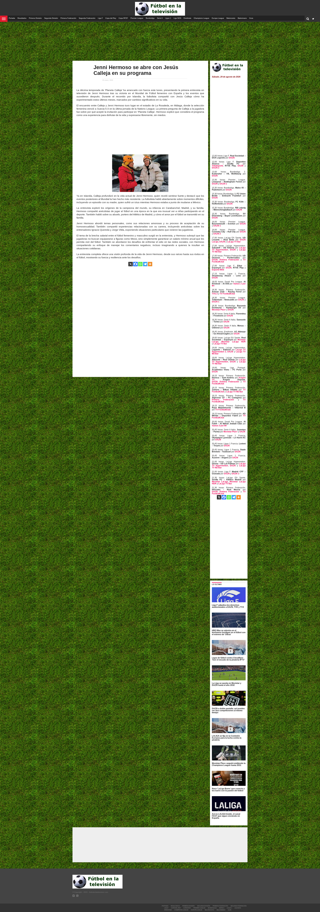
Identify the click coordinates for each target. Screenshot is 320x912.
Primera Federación (68, 18)
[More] (150, 264)
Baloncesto (230, 18)
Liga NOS (177, 18)
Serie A (160, 18)
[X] (130, 264)
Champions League (201, 18)
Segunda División (51, 18)
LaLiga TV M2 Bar (234, 392)
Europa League (218, 18)
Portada (12, 18)
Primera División (35, 18)
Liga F (100, 18)
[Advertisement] (160, 41)
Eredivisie (187, 18)
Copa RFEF (123, 18)
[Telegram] (145, 264)
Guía (251, 18)
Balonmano (242, 18)
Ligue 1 (168, 18)
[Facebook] (135, 264)
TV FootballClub (227, 294)
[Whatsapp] (140, 264)
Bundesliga (150, 18)
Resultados (22, 18)
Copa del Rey (110, 18)
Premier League (136, 18)
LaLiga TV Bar (234, 242)
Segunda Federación (87, 18)
